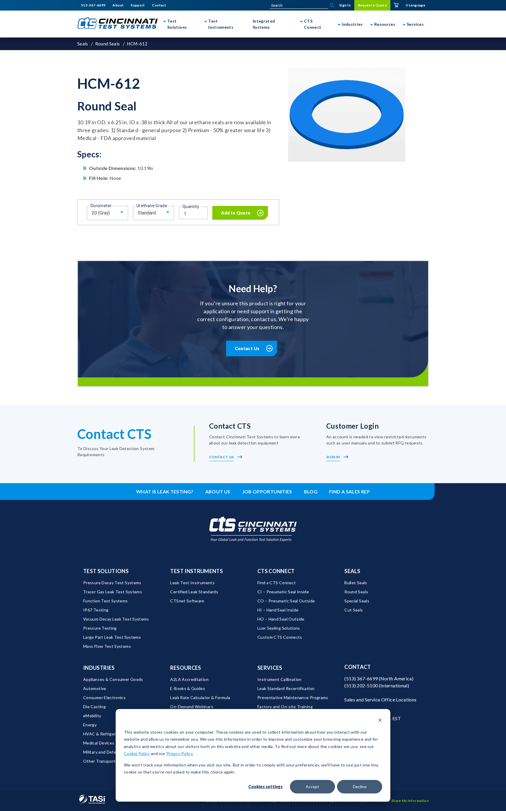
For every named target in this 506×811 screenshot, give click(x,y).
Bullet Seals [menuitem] (355, 582)
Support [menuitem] (138, 5)
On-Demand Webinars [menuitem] (191, 706)
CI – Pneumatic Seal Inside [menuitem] (283, 591)
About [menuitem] (118, 5)
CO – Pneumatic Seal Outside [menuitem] (286, 600)
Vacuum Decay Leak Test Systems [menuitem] (116, 618)
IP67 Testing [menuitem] (95, 609)
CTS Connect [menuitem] (276, 571)
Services (415, 24)
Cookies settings (265, 786)
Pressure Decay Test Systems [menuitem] (112, 582)
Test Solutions (177, 24)
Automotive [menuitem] (94, 688)
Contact (357, 667)
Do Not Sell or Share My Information (397, 800)
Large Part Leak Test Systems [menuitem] (112, 637)
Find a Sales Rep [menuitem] (349, 491)
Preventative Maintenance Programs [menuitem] (292, 697)
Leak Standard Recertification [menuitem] (285, 688)
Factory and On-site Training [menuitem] (285, 706)
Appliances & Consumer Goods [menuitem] (113, 679)
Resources (384, 24)
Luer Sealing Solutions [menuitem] (278, 628)
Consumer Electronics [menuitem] (104, 697)
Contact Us (247, 348)
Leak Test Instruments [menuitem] (192, 582)
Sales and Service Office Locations (380, 699)
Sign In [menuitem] (345, 5)
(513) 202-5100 (361, 685)
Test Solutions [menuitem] (106, 571)
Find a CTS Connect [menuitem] (276, 582)
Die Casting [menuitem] (94, 706)
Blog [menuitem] (310, 491)
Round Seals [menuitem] (356, 591)
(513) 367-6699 (361, 678)
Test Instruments (220, 24)
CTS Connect (313, 24)
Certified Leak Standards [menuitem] (194, 591)
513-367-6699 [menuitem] (93, 5)
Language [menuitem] (416, 5)
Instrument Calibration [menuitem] (279, 679)
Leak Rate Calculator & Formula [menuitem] (200, 697)
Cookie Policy (137, 753)
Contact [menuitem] (159, 5)
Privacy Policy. (179, 753)
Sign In (333, 457)
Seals (82, 43)
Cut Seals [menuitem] (353, 609)
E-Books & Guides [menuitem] (187, 688)
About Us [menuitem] (217, 491)
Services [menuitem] (269, 668)
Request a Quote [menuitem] (372, 5)
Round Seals (107, 43)
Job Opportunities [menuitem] (267, 491)
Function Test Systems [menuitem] (105, 600)
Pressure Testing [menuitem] (100, 628)
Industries (352, 24)
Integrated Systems (264, 24)
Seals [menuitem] (352, 571)
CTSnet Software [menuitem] (187, 600)
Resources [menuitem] (185, 668)
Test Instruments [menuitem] (196, 571)
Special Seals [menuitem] (356, 600)
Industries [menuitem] (99, 668)
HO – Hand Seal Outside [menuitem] (281, 618)
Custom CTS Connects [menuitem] (279, 637)
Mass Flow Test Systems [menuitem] (107, 646)
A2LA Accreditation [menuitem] (189, 679)
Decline (360, 786)
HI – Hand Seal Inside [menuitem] (278, 609)
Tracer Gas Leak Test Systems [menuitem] (112, 591)
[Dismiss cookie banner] (380, 721)
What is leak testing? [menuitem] (165, 491)
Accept (312, 786)
